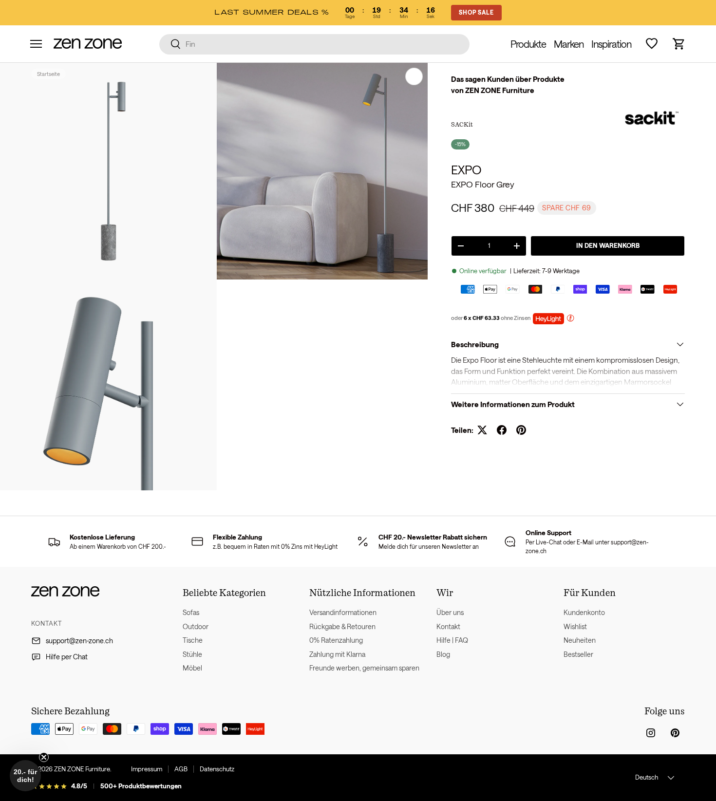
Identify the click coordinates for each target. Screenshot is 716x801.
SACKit (462, 124)
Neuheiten (580, 640)
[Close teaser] (44, 757)
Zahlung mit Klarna (337, 654)
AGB (181, 769)
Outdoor (195, 626)
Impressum (146, 769)
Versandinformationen (343, 612)
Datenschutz (217, 769)
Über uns (450, 612)
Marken (569, 44)
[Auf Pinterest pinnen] (521, 430)
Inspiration (611, 44)
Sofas (191, 612)
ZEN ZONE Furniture (82, 769)
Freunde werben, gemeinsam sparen (364, 668)
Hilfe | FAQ (452, 640)
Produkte (528, 44)
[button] (679, 44)
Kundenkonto (584, 612)
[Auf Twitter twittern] (482, 430)
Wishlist (575, 626)
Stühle (192, 654)
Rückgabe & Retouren (342, 626)
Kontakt (448, 626)
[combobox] (314, 44)
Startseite (48, 74)
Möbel (192, 668)
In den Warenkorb (608, 245)
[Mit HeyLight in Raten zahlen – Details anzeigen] (570, 319)
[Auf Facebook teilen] (501, 430)
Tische (193, 640)
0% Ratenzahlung (336, 640)
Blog (443, 654)
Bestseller (578, 654)
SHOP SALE (476, 12)
